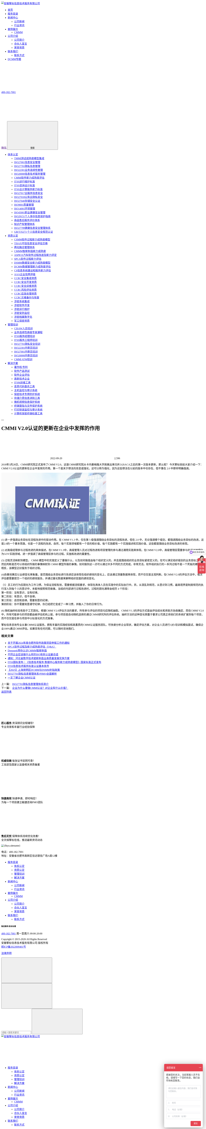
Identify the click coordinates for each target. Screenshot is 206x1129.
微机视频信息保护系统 (27, 402)
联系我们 (13, 915)
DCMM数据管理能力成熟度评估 (32, 266)
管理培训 (13, 324)
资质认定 (13, 235)
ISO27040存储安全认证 (27, 201)
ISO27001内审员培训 (26, 351)
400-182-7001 (8, 933)
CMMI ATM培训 (23, 359)
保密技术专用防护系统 (27, 394)
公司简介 (19, 39)
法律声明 (6, 953)
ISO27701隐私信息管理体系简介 (30, 684)
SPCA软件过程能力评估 (27, 259)
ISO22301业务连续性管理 (28, 170)
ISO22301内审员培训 (26, 347)
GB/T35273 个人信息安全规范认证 (33, 231)
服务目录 (13, 862)
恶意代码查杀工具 (24, 386)
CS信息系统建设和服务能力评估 (32, 270)
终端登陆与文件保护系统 (28, 405)
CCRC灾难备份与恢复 (26, 297)
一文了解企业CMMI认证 (21, 677)
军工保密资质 (22, 320)
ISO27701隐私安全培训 (27, 344)
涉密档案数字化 (23, 317)
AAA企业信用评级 (24, 274)
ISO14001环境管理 (24, 208)
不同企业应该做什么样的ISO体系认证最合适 (33, 654)
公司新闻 (19, 21)
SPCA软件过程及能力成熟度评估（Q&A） (32, 646)
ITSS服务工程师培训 (25, 340)
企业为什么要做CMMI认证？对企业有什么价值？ (40, 688)
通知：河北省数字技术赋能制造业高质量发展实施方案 (39, 658)
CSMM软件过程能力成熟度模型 (32, 239)
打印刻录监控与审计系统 (28, 409)
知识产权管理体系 (24, 224)
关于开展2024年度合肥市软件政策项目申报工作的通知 (39, 642)
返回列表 (6, 691)
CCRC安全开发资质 (25, 282)
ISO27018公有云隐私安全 (28, 197)
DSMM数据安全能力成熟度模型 (32, 262)
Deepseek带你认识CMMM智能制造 (27, 650)
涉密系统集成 (22, 301)
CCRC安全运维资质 (25, 286)
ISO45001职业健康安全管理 (29, 212)
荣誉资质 (19, 47)
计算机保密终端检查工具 (28, 413)
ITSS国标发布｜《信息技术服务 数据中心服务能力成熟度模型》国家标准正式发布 (54, 662)
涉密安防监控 (22, 313)
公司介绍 (13, 900)
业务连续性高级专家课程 (28, 332)
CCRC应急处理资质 (25, 293)
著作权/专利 (21, 367)
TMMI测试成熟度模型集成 (29, 158)
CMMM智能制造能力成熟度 (30, 251)
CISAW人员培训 (23, 328)
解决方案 (13, 363)
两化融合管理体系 (24, 247)
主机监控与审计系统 (25, 390)
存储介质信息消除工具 (27, 398)
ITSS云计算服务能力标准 (28, 189)
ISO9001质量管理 (24, 204)
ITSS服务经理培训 (24, 336)
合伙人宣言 (20, 43)
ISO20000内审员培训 (26, 355)
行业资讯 (19, 25)
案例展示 (13, 893)
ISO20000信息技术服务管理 (29, 173)
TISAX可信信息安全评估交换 (31, 243)
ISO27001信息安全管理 (27, 162)
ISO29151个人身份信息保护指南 (32, 216)
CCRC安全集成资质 (25, 278)
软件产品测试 (22, 371)
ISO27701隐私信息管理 (27, 166)
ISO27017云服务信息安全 (28, 193)
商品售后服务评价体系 (27, 220)
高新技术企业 (22, 378)
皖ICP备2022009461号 (13, 946)
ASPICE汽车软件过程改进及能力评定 (35, 255)
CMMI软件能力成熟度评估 (29, 177)
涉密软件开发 (22, 305)
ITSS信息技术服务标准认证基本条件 (28, 666)
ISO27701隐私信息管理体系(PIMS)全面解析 (32, 673)
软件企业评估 (22, 374)
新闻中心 (13, 881)
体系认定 (13, 154)
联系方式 (19, 55)
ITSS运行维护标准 (24, 181)
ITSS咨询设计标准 (24, 185)
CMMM (18, 32)
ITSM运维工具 (22, 382)
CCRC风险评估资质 (25, 289)
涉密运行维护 (22, 309)
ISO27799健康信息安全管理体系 (32, 228)
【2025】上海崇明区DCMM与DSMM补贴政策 (34, 670)
